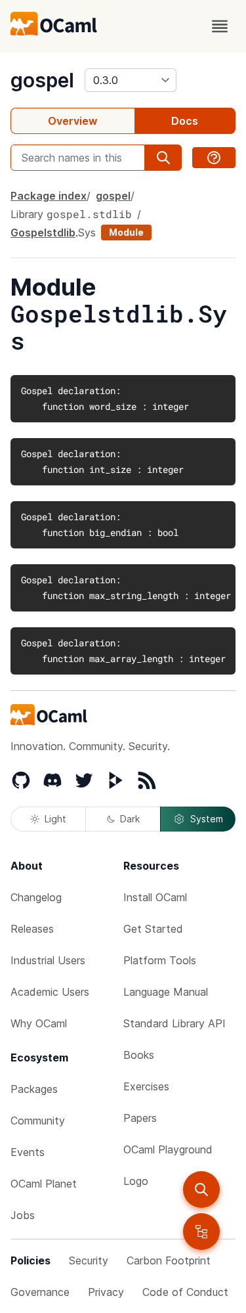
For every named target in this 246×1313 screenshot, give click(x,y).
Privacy (106, 1292)
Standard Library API (174, 1023)
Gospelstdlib (42, 232)
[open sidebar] (201, 1231)
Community (37, 1120)
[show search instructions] (214, 157)
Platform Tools (159, 960)
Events (27, 1152)
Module (126, 232)
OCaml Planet (43, 1183)
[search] (201, 1189)
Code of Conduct (185, 1292)
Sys (87, 232)
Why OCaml (38, 1023)
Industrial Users (47, 960)
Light (55, 818)
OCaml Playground (168, 1149)
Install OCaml (155, 897)
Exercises (146, 1086)
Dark (130, 818)
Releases (32, 928)
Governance (40, 1292)
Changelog (36, 897)
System (206, 818)
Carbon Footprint (169, 1260)
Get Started (153, 928)
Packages (34, 1089)
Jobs (22, 1215)
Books (138, 1054)
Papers (140, 1117)
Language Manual (165, 991)
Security (88, 1260)
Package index (48, 195)
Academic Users (49, 991)
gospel (42, 80)
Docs (184, 120)
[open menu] (219, 26)
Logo (135, 1181)
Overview (72, 120)
